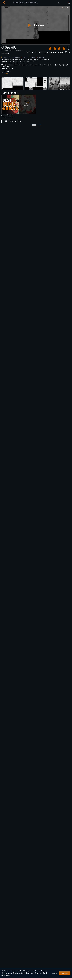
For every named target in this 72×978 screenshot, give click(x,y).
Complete (25, 57)
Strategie (32, 57)
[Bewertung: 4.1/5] (59, 48)
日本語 (6, 73)
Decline (54, 973)
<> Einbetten (66, 7)
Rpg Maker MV (41, 57)
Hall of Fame (9, 115)
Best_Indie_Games (10, 117)
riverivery (5, 53)
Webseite (5, 57)
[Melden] (69, 52)
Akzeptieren (64, 973)
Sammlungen (10, 92)
